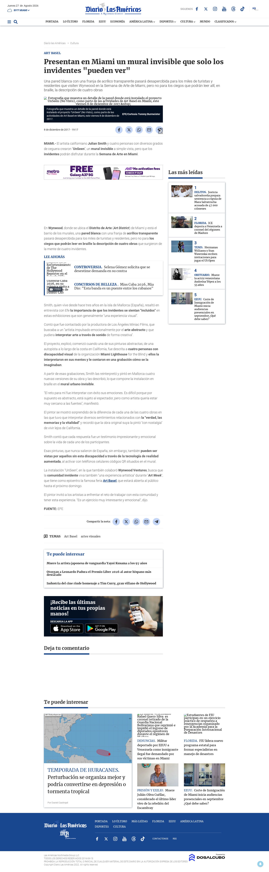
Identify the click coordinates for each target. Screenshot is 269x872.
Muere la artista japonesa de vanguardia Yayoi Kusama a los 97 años (97, 563)
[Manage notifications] (260, 864)
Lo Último (70, 21)
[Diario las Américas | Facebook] (197, 9)
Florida (88, 21)
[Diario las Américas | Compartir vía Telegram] (156, 521)
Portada (52, 21)
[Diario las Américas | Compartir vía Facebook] (119, 129)
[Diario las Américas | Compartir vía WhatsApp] (139, 129)
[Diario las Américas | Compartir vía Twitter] (129, 129)
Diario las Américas (55, 43)
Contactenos (160, 838)
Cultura (186, 21)
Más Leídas (140, 821)
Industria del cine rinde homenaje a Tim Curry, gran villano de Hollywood (101, 583)
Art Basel (110, 481)
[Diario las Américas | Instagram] (215, 9)
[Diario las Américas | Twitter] (206, 9)
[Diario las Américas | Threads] (233, 9)
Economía (117, 21)
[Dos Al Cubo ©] (207, 860)
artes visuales (90, 536)
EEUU (102, 21)
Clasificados (224, 21)
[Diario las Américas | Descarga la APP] (67, 629)
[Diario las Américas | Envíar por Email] (149, 129)
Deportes (167, 21)
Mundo (205, 21)
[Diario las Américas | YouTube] (224, 9)
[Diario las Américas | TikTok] (242, 9)
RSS (175, 838)
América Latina (141, 21)
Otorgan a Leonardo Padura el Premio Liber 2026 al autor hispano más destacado (99, 573)
